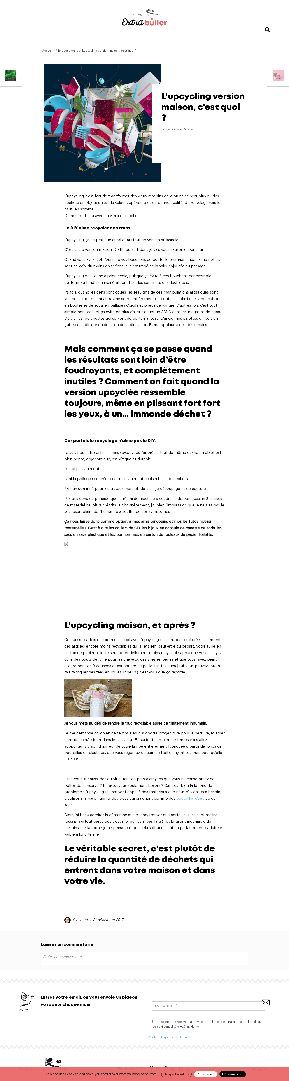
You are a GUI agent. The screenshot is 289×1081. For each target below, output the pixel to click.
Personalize (205, 1074)
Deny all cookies (176, 1074)
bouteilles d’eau (190, 799)
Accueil (47, 51)
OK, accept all (232, 1074)
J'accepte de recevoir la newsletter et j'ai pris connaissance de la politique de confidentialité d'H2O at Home (207, 1024)
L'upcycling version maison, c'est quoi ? (203, 107)
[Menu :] (22, 28)
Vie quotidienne (67, 51)
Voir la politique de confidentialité (171, 1037)
